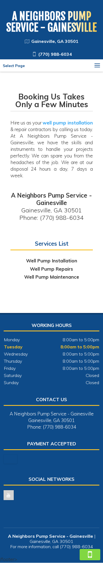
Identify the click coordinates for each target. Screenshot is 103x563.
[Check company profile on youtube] (9, 495)
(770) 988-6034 (55, 54)
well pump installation (68, 123)
